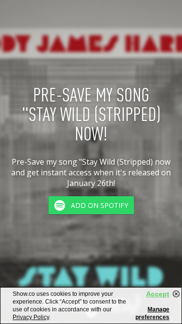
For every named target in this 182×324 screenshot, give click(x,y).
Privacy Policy (31, 317)
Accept (157, 294)
